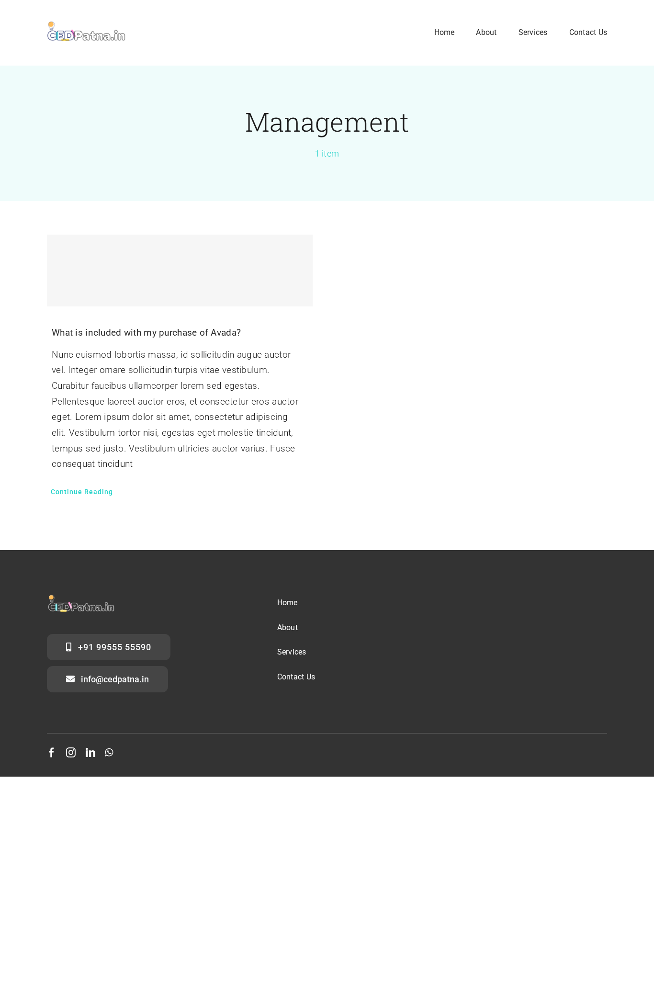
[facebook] (51, 752)
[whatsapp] (109, 752)
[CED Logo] (86, 22)
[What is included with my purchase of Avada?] (180, 270)
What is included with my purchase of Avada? (146, 332)
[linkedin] (90, 752)
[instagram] (71, 752)
